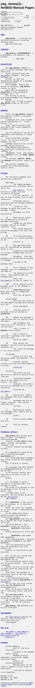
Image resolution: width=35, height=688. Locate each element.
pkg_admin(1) (6, 280)
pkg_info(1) (18, 190)
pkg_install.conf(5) (19, 617)
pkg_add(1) (5, 75)
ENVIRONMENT (6, 613)
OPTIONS (4, 173)
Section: (4, 15)
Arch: (28, 15)
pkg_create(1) (7, 633)
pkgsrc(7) (10, 637)
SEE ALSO (5, 628)
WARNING (4, 110)
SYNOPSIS (5, 49)
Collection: (5, 19)
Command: (4, 11)
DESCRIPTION (6, 64)
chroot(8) (17, 367)
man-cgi (21, 684)
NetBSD (31, 683)
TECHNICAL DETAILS (9, 432)
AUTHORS (4, 643)
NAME (3, 35)
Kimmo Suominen (8, 684)
